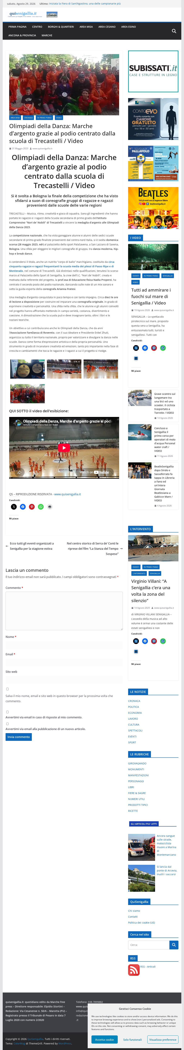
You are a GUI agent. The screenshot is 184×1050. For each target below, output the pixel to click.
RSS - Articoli (148, 966)
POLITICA (133, 707)
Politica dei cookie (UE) (141, 922)
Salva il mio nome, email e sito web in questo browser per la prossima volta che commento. (59, 698)
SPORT (132, 742)
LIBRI (131, 787)
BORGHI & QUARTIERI (61, 26)
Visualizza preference (162, 1039)
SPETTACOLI (135, 730)
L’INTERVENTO (139, 573)
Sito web (11, 672)
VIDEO (59, 117)
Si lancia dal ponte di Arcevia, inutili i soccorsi (167, 870)
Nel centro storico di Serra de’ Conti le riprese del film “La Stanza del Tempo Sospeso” (92, 548)
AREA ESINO (128, 26)
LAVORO (133, 718)
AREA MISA (86, 26)
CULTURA (133, 724)
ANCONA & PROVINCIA (22, 35)
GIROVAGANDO (137, 763)
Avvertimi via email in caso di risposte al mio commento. (44, 717)
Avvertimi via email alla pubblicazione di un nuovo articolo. (46, 729)
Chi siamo (134, 910)
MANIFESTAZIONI (138, 775)
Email (10, 654)
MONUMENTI (136, 769)
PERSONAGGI (136, 781)
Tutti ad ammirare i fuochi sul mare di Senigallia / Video (151, 296)
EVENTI (136, 275)
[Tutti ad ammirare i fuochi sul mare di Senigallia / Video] (153, 257)
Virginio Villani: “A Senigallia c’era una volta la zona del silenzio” (150, 590)
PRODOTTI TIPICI (138, 805)
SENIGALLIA (167, 275)
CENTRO (37, 26)
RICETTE (133, 811)
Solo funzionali (132, 1039)
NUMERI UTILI (136, 799)
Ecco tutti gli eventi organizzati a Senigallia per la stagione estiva (32, 546)
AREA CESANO (107, 26)
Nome (11, 637)
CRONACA (28, 117)
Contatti (133, 916)
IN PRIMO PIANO (44, 117)
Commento (14, 588)
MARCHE (47, 35)
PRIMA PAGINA (17, 26)
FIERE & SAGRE (137, 793)
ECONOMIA (135, 712)
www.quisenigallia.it (42, 148)
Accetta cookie (104, 1039)
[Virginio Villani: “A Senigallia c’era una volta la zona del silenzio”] (153, 548)
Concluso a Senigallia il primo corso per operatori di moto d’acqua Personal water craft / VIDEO (164, 439)
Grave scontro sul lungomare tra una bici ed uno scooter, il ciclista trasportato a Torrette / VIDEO (164, 403)
